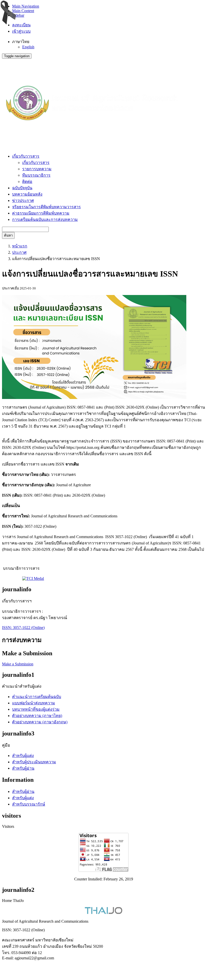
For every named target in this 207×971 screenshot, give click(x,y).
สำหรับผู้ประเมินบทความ (34, 762)
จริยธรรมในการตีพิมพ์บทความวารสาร (46, 207)
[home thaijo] (103, 913)
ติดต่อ (27, 181)
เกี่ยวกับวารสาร (35, 162)
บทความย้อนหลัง (27, 194)
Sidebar (18, 15)
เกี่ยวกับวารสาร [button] (25, 156)
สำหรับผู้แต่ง (23, 755)
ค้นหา (8, 235)
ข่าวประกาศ (23, 200)
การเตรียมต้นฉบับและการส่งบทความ (45, 219)
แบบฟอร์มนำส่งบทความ (33, 703)
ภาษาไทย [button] (20, 41)
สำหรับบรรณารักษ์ (28, 804)
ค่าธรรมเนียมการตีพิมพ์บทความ (40, 213)
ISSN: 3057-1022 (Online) (23, 627)
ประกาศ (19, 252)
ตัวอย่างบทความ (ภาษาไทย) (37, 715)
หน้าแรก (19, 246)
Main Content (23, 11)
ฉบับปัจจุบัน (22, 188)
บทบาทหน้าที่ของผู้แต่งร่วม (36, 709)
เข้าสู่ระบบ (21, 31)
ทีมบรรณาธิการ (36, 175)
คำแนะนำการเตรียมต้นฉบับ (36, 696)
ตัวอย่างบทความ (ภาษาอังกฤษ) (39, 722)
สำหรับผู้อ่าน (23, 768)
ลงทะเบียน (21, 25)
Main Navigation (25, 6)
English (28, 47)
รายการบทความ (36, 169)
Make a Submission (17, 664)
